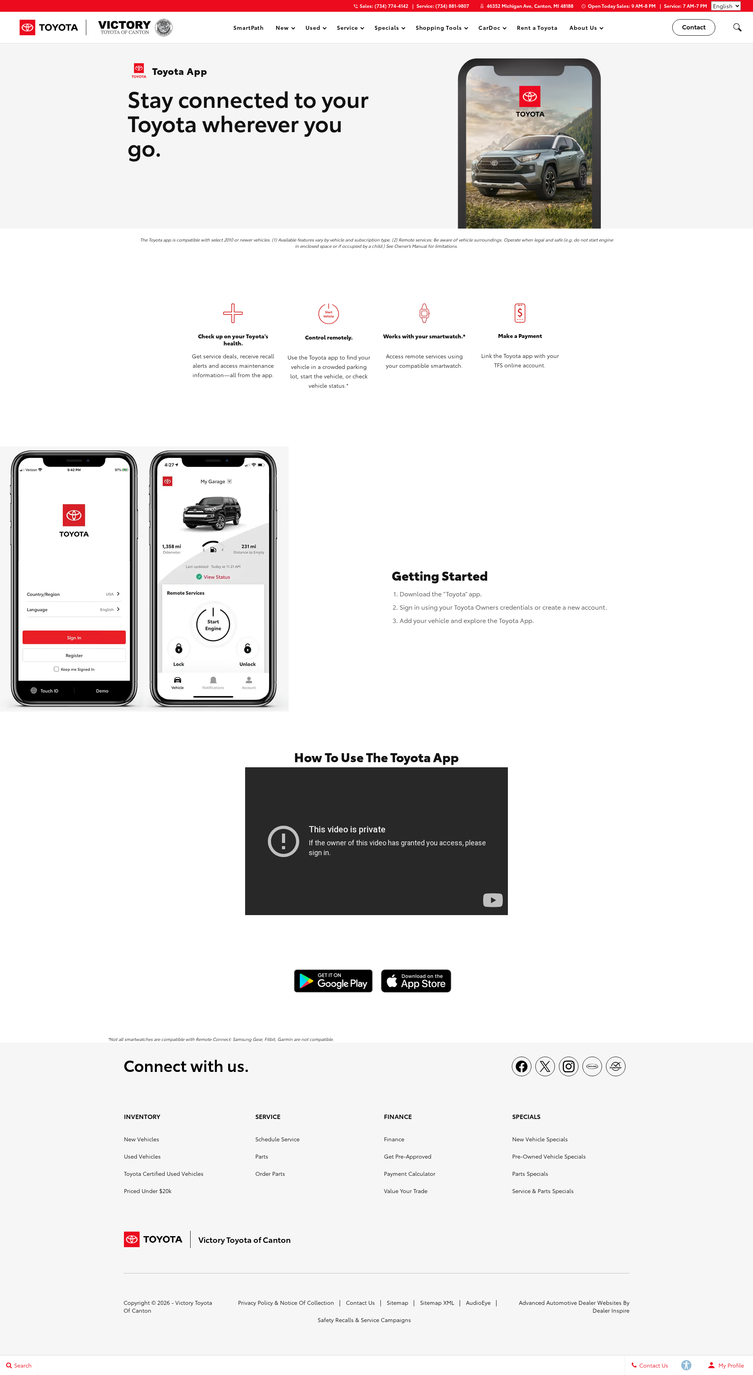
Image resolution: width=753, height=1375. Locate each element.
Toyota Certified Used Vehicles (164, 1173)
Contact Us (360, 1302)
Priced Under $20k (147, 1191)
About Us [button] (583, 29)
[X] (545, 1066)
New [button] (283, 29)
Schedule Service (277, 1139)
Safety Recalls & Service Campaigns (364, 1320)
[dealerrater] (616, 1066)
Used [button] (313, 29)
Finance (394, 1139)
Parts (261, 1156)
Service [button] (347, 29)
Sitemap (397, 1302)
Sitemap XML (437, 1302)
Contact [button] (694, 26)
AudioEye (478, 1302)
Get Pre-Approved (407, 1156)
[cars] (592, 1066)
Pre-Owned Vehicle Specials (549, 1156)
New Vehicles (141, 1139)
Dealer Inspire (611, 1310)
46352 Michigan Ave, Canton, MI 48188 (530, 5)
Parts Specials (530, 1173)
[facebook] (521, 1066)
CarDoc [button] (489, 29)
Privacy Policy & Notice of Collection (286, 1302)
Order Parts (270, 1173)
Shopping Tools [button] (438, 29)
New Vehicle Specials (540, 1139)
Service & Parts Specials (543, 1191)
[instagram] (568, 1066)
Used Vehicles (142, 1156)
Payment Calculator (409, 1173)
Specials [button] (386, 29)
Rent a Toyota (537, 27)
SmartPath (248, 27)
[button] (737, 27)
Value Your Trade (405, 1191)
